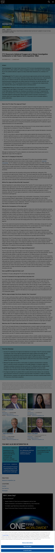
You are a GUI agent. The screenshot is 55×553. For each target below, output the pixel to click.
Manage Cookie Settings (27, 542)
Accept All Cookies (27, 550)
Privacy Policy (6, 535)
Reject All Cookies (27, 546)
